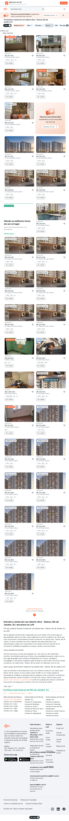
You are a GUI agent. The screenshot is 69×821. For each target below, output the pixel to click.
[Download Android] (11, 759)
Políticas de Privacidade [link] (28, 800)
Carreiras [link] (49, 755)
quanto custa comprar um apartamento (17, 680)
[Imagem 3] (53, 218)
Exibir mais (7, 686)
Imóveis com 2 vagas (11, 711)
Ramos (30, 693)
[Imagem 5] (24, 117)
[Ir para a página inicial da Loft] (6, 9)
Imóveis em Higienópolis (33, 713)
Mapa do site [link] (60, 746)
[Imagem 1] (19, 50)
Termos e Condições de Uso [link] (13, 803)
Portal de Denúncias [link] (10, 800)
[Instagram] (52, 809)
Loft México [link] (50, 766)
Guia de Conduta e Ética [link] (34, 803)
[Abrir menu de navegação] (64, 9)
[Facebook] (64, 809)
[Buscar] (43, 9)
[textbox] (27, 9)
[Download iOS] (24, 759)
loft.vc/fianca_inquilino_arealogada (42, 752)
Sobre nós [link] (49, 751)
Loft (4, 693)
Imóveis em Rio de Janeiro (17, 693)
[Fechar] (63, 15)
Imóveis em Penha (52, 715)
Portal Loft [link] (60, 728)
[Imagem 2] (20, 50)
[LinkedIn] (58, 809)
